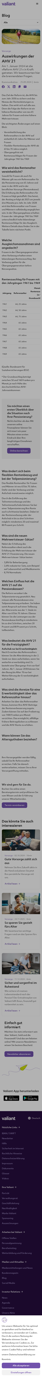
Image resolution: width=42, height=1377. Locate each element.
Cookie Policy (15, 1349)
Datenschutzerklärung (20, 1354)
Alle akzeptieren (21, 1365)
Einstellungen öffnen (21, 1372)
